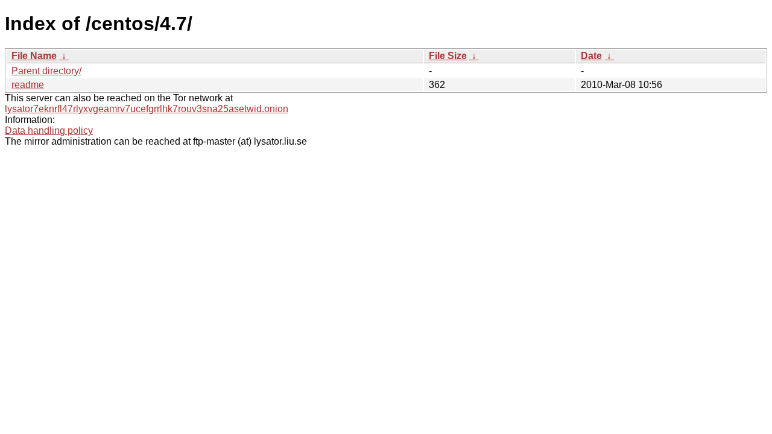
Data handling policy (49, 130)
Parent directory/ (46, 71)
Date (591, 56)
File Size (448, 56)
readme (27, 85)
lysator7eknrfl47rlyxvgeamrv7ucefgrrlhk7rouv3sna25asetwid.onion (146, 109)
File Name (34, 56)
